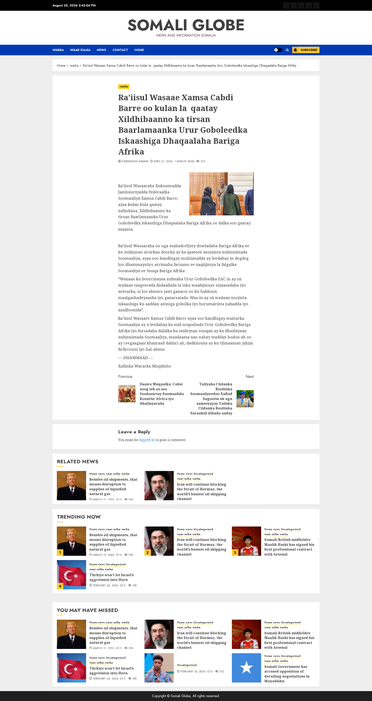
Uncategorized (203, 474)
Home (139, 50)
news (101, 50)
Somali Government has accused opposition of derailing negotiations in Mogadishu (287, 673)
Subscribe (309, 50)
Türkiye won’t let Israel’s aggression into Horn (111, 577)
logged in (147, 439)
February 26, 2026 (105, 585)
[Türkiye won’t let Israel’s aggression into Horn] (71, 574)
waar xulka (80, 50)
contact (120, 50)
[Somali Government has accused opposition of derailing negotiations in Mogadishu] (246, 667)
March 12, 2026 (104, 500)
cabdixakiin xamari (135, 161)
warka (58, 50)
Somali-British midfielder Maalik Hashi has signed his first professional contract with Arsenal (289, 546)
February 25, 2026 (192, 671)
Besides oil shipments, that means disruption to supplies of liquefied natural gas (113, 486)
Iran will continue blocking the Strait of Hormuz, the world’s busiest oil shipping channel (201, 491)
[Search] (287, 50)
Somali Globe (186, 25)
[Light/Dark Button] (278, 50)
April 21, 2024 (163, 161)
